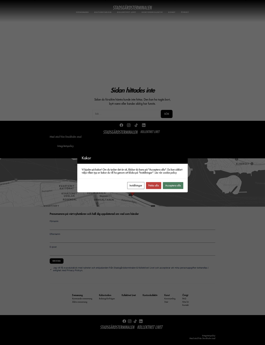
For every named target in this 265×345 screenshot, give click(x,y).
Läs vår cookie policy (166, 172)
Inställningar (136, 185)
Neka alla (153, 185)
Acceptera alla (173, 185)
